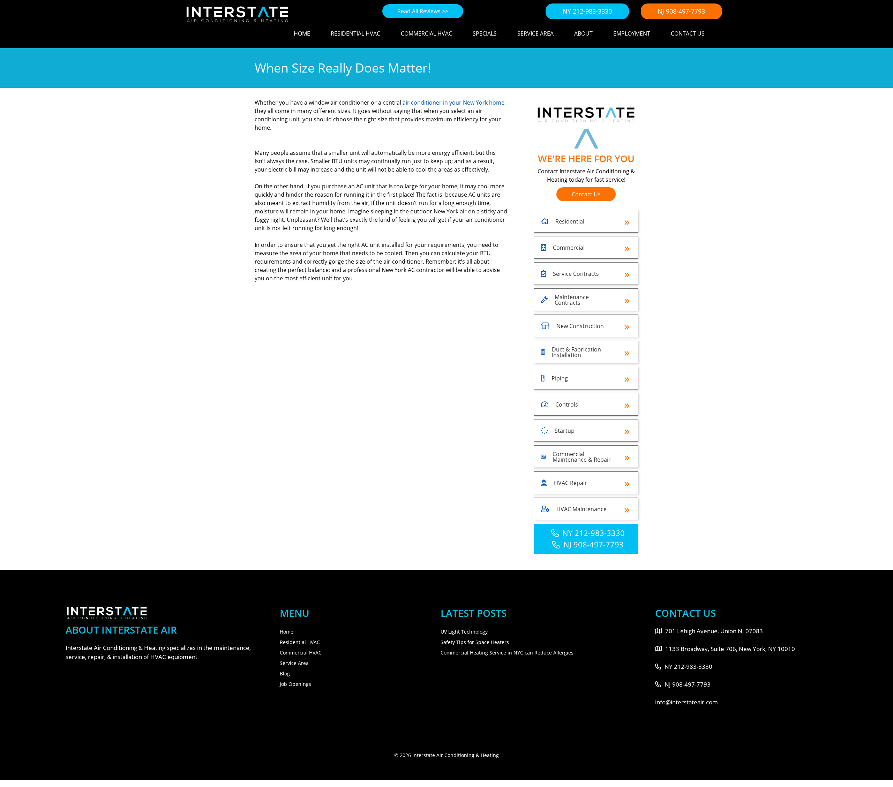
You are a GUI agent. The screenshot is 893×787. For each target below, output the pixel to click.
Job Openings (295, 684)
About (583, 33)
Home (302, 33)
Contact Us (688, 33)
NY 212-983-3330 (587, 11)
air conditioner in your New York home (453, 102)
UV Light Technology (464, 631)
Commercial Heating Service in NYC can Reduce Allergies (507, 652)
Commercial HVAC (426, 33)
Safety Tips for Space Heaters (475, 642)
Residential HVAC (355, 33)
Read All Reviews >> (422, 11)
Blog (285, 673)
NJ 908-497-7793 (681, 11)
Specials (485, 33)
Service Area (535, 33)
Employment (631, 33)
